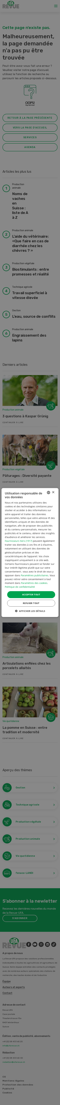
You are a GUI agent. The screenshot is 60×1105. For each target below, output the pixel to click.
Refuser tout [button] (31, 603)
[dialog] (30, 552)
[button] (30, 611)
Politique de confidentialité (20, 586)
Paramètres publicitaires (34, 575)
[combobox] (48, 492)
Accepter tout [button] (31, 594)
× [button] (53, 492)
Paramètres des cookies (34, 583)
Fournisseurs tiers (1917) (18, 540)
